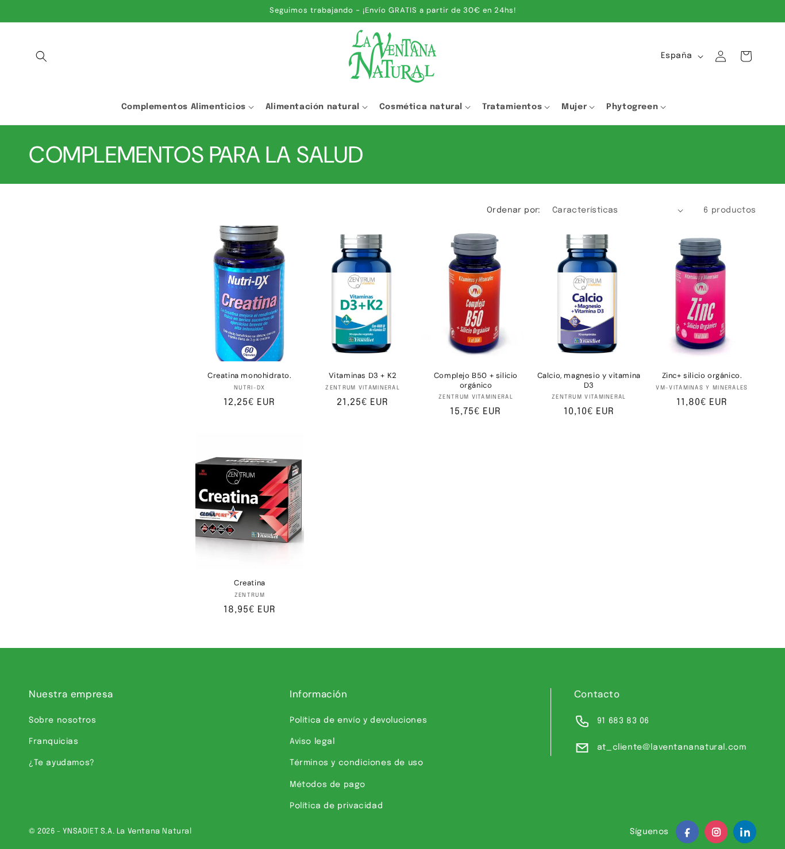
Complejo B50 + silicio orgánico (476, 380)
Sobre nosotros (62, 720)
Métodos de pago (327, 785)
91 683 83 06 (623, 721)
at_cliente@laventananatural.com (671, 747)
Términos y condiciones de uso (356, 763)
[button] (41, 56)
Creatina (249, 583)
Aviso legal (312, 742)
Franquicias (54, 742)
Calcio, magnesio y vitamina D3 (589, 380)
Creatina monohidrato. (249, 375)
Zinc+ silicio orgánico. (702, 375)
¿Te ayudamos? (62, 763)
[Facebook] (687, 831)
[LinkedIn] (744, 831)
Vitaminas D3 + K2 (363, 375)
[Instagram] (716, 831)
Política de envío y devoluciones (358, 720)
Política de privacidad (336, 806)
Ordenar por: (514, 210)
